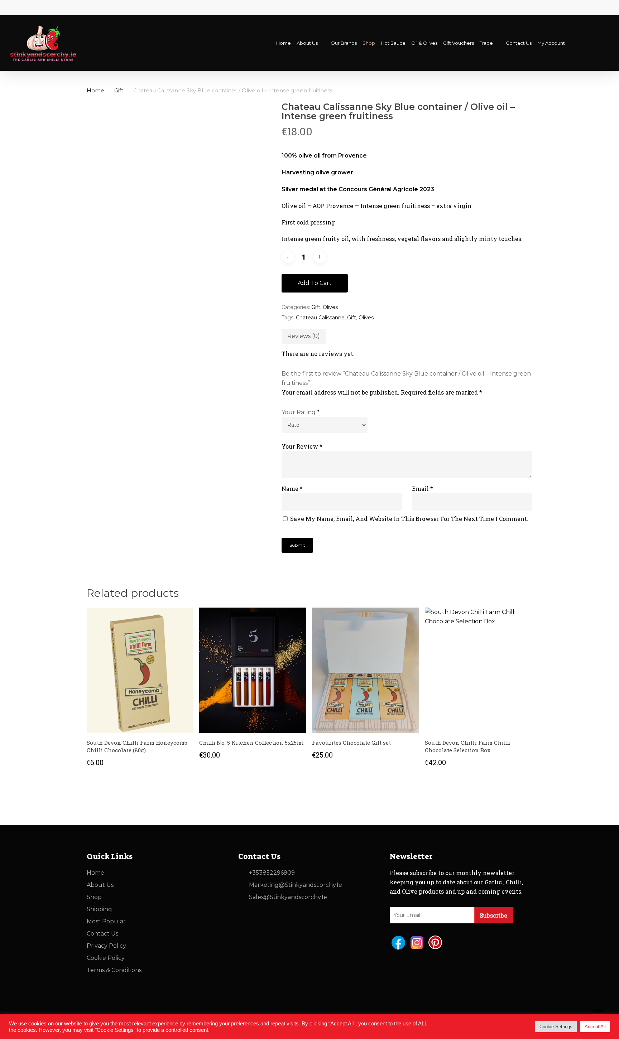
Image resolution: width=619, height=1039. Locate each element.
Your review (302, 446)
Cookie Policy (106, 958)
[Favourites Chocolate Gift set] (365, 670)
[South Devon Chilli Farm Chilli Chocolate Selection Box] (478, 670)
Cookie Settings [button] (555, 1026)
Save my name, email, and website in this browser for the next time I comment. (409, 518)
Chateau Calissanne (320, 317)
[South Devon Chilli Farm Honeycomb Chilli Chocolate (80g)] (140, 670)
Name (292, 488)
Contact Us (102, 933)
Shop (94, 897)
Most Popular (106, 921)
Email (422, 488)
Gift (118, 90)
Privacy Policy (106, 945)
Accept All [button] (595, 1026)
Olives (330, 307)
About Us (100, 884)
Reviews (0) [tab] (303, 336)
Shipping (99, 909)
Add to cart (315, 283)
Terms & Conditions (114, 970)
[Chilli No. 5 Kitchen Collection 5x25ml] (252, 670)
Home (95, 90)
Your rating (301, 412)
